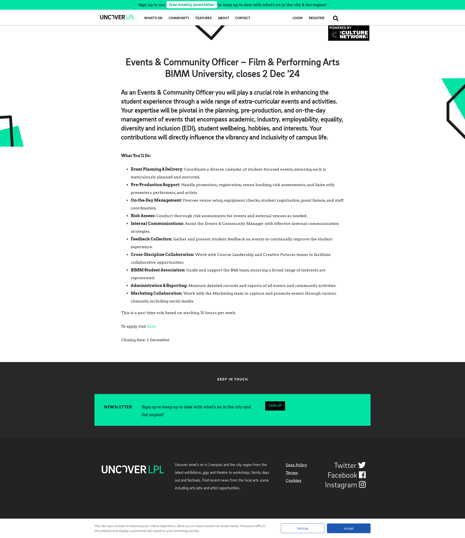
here (151, 326)
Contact (242, 18)
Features (203, 18)
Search (334, 18)
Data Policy (296, 465)
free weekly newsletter (192, 4)
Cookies (293, 480)
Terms (292, 472)
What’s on (153, 18)
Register (316, 18)
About (223, 18)
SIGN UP (275, 406)
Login (297, 18)
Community (179, 18)
